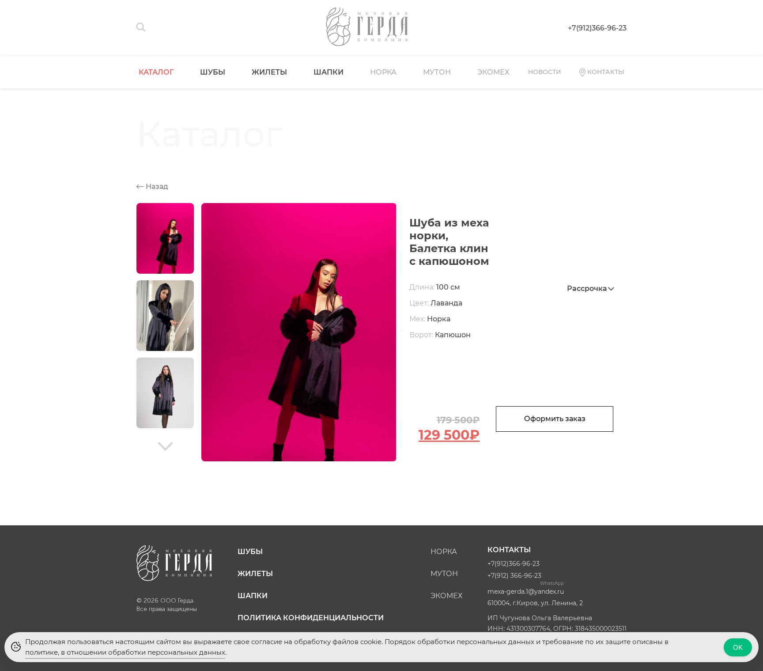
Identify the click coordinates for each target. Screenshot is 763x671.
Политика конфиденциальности (311, 618)
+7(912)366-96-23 (597, 28)
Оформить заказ (554, 419)
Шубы (212, 72)
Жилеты (269, 72)
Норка (383, 72)
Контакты (605, 72)
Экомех (493, 72)
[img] (165, 446)
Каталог (156, 72)
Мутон (437, 72)
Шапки (329, 72)
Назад (156, 186)
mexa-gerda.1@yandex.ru (525, 592)
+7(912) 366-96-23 (514, 576)
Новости (544, 72)
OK (738, 647)
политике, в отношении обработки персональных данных (125, 652)
